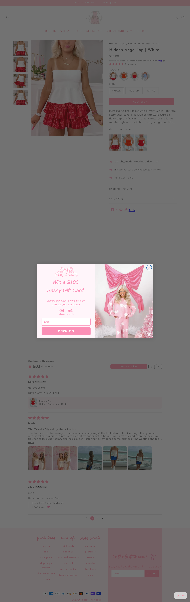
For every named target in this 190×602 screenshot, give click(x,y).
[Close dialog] (149, 267)
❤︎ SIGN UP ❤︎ (66, 331)
